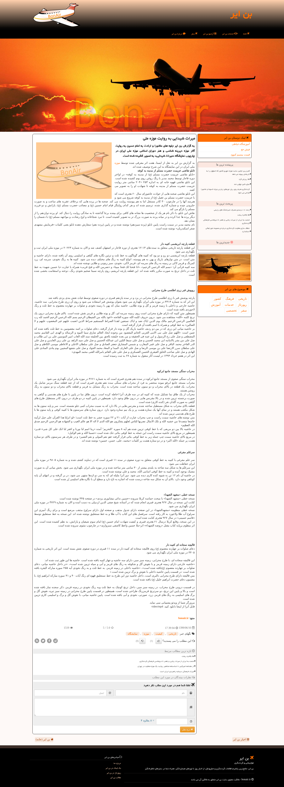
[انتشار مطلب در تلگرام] (55, 640)
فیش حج (245, 149)
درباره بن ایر (177, 34)
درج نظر (186, 729)
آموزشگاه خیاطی (241, 144)
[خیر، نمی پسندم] (142, 641)
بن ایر (241, 13)
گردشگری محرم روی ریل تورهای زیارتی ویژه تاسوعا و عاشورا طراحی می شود (225, 190)
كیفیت (159, 633)
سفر (193, 34)
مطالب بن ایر (115, 777)
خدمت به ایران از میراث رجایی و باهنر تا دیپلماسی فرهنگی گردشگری (226, 221)
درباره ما (117, 763)
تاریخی (242, 298)
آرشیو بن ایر (208, 34)
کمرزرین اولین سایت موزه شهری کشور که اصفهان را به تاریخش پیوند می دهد (228, 172)
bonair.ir (183, 618)
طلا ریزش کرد (244, 179)
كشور (217, 298)
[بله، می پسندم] (159, 641)
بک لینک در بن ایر (113, 768)
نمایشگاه (133, 633)
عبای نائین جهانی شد (242, 184)
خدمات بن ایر (228, 34)
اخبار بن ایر (240, 739)
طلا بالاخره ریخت (243, 215)
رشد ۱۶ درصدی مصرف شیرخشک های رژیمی (232, 210)
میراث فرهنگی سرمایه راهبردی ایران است (177, 671)
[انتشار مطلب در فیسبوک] (49, 640)
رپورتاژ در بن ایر (114, 773)
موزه (117, 162)
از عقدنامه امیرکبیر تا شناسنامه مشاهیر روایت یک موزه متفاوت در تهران (166, 666)
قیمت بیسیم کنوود (240, 154)
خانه (245, 34)
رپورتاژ (242, 304)
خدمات (229, 304)
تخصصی (231, 310)
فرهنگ (229, 298)
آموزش (215, 304)
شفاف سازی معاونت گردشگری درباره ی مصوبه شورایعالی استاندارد (228, 229)
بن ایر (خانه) (43, 739)
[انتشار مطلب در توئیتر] (43, 640)
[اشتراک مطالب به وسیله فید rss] (37, 640)
